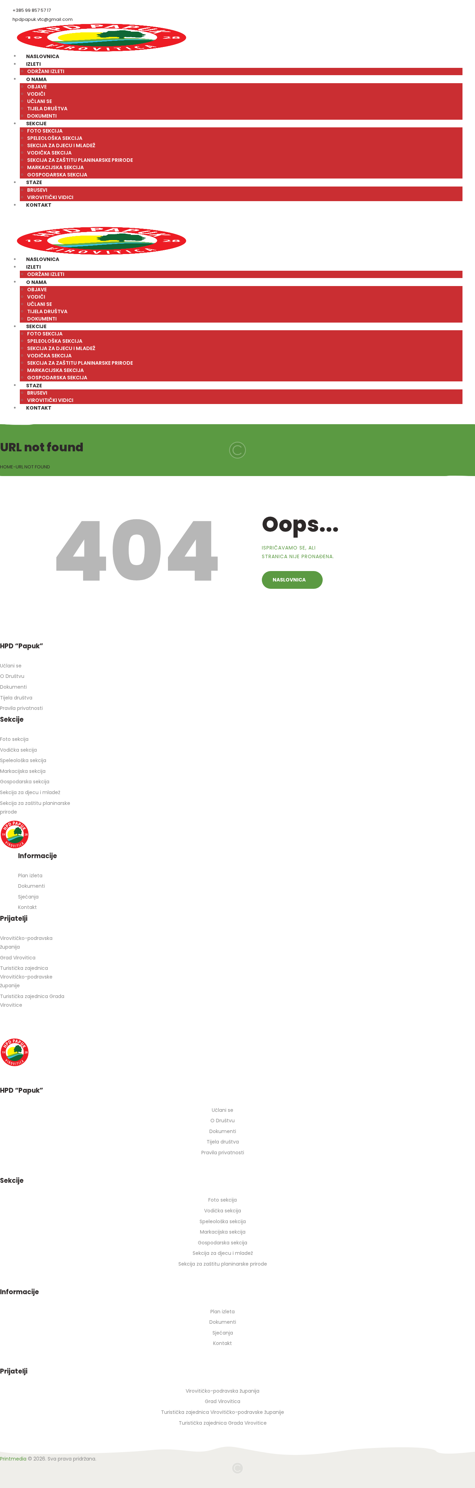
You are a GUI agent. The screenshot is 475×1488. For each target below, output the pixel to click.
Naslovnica (289, 579)
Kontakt (27, 907)
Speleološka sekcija (23, 760)
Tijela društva (16, 697)
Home (6, 467)
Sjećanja (28, 896)
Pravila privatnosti (21, 708)
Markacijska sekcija (23, 771)
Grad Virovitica (17, 957)
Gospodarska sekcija (24, 781)
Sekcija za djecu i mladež (30, 792)
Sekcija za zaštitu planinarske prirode (222, 1263)
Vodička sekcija (18, 749)
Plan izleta (30, 875)
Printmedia (13, 1458)
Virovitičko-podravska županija (222, 1390)
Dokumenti (13, 686)
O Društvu (12, 676)
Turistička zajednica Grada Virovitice (223, 1422)
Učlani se (11, 665)
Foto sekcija (14, 739)
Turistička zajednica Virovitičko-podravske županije (26, 977)
